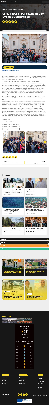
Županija (28, 194)
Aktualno (15, 9)
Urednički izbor (20, 9)
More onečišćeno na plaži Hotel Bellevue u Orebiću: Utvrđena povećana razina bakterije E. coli (11, 210)
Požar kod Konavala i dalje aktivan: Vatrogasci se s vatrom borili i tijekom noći (13, 230)
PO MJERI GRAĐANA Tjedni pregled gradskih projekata (12, 272)
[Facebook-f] (19, 394)
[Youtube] (26, 394)
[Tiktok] (24, 394)
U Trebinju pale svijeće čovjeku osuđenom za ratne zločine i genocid (35, 210)
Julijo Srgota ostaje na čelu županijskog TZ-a (33, 190)
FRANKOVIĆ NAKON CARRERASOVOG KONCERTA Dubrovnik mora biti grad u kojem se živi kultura (35, 230)
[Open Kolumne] (40, 2)
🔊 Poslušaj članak (9, 67)
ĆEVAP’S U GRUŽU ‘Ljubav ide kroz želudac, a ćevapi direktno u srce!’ (35, 272)
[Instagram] (21, 394)
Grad (27, 233)
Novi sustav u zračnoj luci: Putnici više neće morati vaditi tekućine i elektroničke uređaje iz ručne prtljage (13, 191)
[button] (3, 21)
